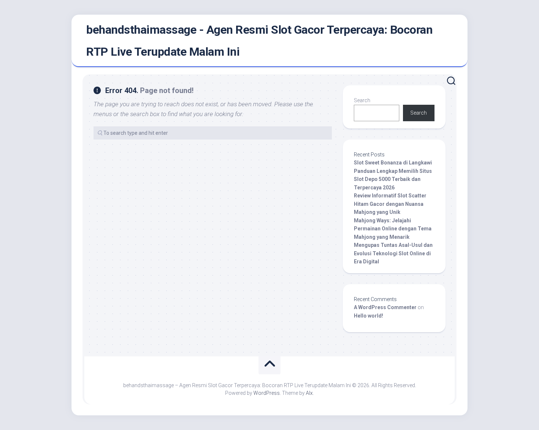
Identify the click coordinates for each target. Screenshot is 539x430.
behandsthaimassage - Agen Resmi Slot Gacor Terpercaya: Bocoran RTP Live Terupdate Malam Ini (259, 41)
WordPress (266, 393)
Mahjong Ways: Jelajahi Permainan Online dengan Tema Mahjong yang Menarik (393, 229)
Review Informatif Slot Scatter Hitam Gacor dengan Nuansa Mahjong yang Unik (390, 204)
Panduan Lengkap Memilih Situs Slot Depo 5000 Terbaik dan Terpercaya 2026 (393, 179)
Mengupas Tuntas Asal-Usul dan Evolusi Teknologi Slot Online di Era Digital (393, 253)
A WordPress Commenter (385, 307)
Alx (309, 393)
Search (362, 100)
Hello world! (368, 316)
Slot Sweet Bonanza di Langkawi (393, 163)
